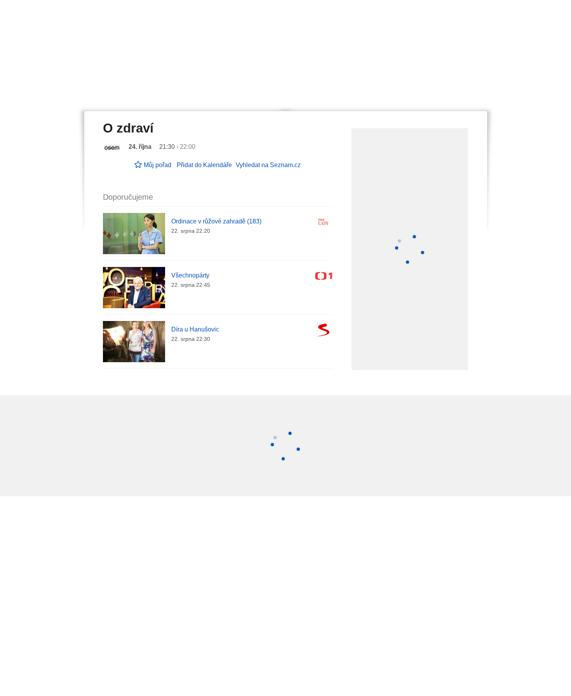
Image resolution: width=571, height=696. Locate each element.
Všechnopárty (190, 275)
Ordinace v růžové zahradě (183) (216, 221)
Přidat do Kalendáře (204, 165)
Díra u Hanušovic (195, 329)
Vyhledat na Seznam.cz (268, 165)
